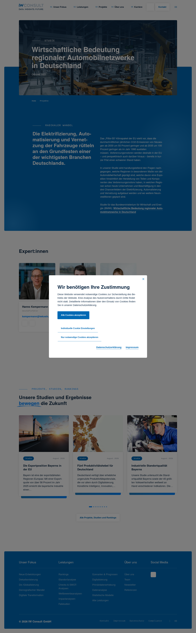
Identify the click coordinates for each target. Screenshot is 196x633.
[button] (143, 279)
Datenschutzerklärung (108, 347)
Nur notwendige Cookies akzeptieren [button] (79, 337)
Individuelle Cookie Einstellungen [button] (78, 328)
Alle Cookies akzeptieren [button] (73, 315)
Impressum (132, 347)
